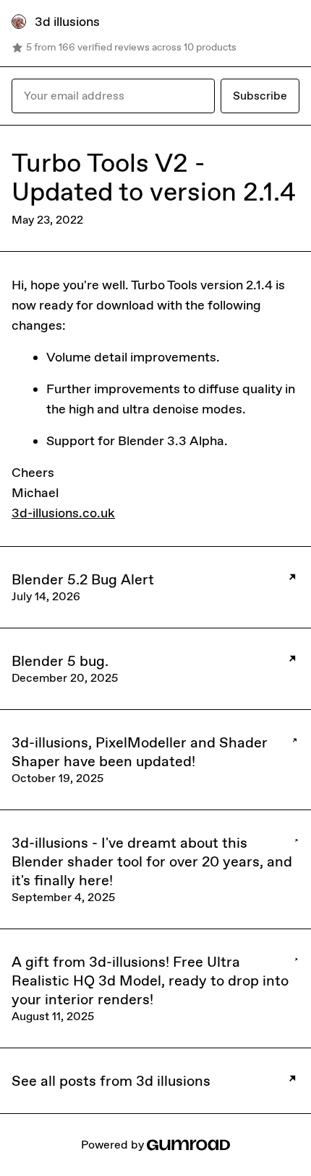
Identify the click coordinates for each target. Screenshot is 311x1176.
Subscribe (260, 95)
